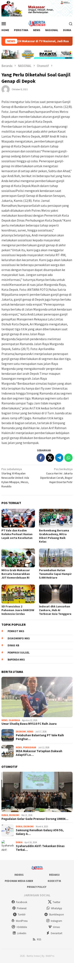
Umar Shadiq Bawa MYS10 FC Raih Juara (29, 724)
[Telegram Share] (59, 458)
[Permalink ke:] (5, 89)
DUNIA (4, 815)
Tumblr (21, 914)
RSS (39, 939)
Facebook (21, 902)
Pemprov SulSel (19, 652)
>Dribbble (21, 927)
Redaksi (54, 875)
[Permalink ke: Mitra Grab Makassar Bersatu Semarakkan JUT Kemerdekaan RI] (18, 558)
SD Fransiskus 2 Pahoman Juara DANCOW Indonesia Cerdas (17, 610)
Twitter (56, 902)
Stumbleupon (56, 914)
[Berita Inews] (37, 23)
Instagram (56, 921)
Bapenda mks (16, 659)
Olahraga (14, 720)
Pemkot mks (16, 631)
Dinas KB (13, 645)
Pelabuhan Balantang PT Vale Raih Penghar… (40, 737)
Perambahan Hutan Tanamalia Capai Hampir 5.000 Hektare (55, 573)
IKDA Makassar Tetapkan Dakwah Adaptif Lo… (39, 753)
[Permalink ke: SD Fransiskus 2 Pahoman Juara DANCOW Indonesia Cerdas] (18, 594)
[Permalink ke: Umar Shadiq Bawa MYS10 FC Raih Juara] (37, 697)
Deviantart (56, 933)
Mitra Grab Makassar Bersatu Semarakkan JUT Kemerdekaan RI (15, 573)
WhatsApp (56, 908)
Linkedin (21, 933)
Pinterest (22, 908)
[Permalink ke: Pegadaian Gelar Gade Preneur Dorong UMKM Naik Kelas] (37, 792)
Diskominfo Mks (19, 638)
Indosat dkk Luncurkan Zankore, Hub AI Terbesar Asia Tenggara (55, 610)
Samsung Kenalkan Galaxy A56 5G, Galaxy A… (40, 832)
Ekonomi (21, 731)
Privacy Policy (36, 887)
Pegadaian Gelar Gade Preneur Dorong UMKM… (34, 819)
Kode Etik (54, 881)
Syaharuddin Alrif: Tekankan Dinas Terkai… (40, 848)
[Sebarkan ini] (41, 458)
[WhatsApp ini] (68, 458)
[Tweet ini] (50, 458)
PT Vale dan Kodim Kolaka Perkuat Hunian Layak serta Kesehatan (16, 534)
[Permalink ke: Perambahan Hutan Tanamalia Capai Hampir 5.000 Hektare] (56, 558)
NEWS (4, 720)
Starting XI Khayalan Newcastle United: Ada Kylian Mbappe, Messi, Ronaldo (15, 477)
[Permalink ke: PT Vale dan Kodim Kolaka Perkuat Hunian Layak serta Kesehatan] (18, 518)
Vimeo (56, 927)
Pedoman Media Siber (19, 881)
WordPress (22, 921)
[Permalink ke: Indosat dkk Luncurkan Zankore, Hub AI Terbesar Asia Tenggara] (56, 594)
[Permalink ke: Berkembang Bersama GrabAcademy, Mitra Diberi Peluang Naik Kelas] (56, 518)
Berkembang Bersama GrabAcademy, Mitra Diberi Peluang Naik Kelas (54, 536)
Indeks (19, 875)
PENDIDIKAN (29, 747)
